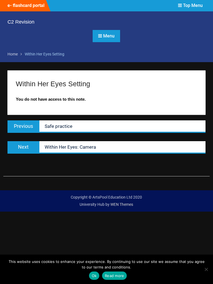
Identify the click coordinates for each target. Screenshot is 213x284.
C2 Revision (20, 22)
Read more (114, 275)
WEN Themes (121, 204)
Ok (94, 275)
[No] (206, 269)
